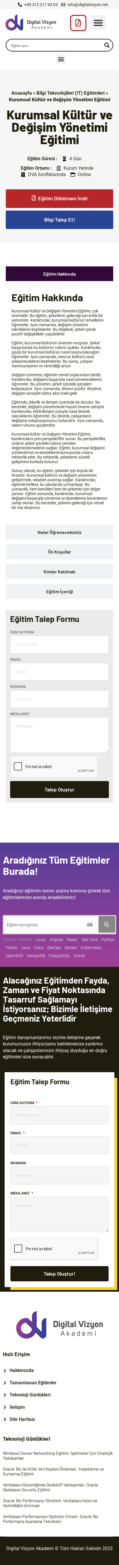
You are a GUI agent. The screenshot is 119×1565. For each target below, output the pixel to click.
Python (107, 939)
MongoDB (36, 955)
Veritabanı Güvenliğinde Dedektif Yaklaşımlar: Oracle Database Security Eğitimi (50, 1487)
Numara (18, 686)
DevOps (54, 947)
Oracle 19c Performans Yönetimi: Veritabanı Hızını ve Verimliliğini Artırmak (50, 1503)
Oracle (79, 955)
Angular (56, 939)
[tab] (59, 273)
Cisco (39, 947)
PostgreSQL (59, 955)
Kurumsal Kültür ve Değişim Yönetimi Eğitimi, (51, 311)
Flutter (11, 947)
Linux (41, 939)
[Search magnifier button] (107, 45)
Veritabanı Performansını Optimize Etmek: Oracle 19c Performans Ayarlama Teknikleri (50, 1519)
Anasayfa (21, 93)
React (72, 939)
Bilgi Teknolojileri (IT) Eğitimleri (70, 93)
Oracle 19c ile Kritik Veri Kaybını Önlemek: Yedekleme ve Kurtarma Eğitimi (53, 1471)
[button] (98, 22)
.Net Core (89, 939)
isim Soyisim (22, 1103)
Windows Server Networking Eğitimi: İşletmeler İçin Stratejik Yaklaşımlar (58, 1456)
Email (15, 659)
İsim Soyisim (22, 632)
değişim (18, 498)
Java (25, 947)
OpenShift (14, 955)
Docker (71, 947)
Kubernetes (91, 947)
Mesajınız (19, 714)
